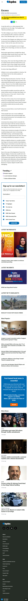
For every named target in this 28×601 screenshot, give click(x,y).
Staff (4, 553)
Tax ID (4, 590)
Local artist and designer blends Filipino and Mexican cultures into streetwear (12, 365)
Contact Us (5, 566)
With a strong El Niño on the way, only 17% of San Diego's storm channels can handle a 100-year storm (13, 345)
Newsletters (5, 539)
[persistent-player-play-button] (2, 599)
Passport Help (5, 573)
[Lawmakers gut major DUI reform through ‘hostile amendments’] (14, 420)
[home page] (11, 2)
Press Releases (6, 548)
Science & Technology (5, 508)
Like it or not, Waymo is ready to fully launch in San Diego (13, 510)
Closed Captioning (6, 563)
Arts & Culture (3, 455)
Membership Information (8, 586)
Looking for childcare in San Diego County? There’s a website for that (12, 359)
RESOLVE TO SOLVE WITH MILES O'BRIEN (12, 313)
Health (2, 481)
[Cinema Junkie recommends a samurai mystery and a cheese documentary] (14, 446)
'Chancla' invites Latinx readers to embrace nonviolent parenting (12, 261)
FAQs (4, 568)
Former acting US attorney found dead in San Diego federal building (13, 484)
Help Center (5, 575)
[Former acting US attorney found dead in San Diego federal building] (14, 473)
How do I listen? (6, 570)
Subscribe (14, 223)
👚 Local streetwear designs (10, 176)
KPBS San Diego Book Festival (9, 287)
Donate (14, 404)
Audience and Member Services (9, 561)
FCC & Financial (6, 543)
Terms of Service (6, 555)
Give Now (23, 2)
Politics (2, 428)
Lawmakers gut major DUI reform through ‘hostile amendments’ (11, 431)
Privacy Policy (5, 550)
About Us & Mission (6, 536)
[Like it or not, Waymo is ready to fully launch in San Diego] (14, 499)
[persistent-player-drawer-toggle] (26, 599)
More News (5, 411)
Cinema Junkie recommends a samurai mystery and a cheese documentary (13, 457)
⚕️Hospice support (7, 173)
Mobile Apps (5, 546)
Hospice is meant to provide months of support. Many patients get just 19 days (13, 339)
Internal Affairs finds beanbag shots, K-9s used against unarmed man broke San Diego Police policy (13, 353)
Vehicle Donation (6, 593)
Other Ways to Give (6, 588)
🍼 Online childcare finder (9, 178)
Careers (4, 541)
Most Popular (5, 318)
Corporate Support (6, 581)
